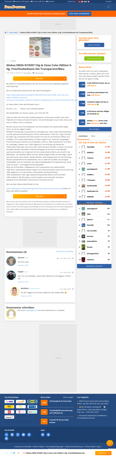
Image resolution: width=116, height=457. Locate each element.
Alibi (89, 214)
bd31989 (90, 225)
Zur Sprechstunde (94, 58)
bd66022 (90, 152)
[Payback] (32, 407)
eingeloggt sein (31, 310)
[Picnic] (9, 412)
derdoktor (28, 73)
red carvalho (92, 231)
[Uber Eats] (32, 412)
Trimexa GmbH (89, 446)
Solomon (90, 260)
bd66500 (90, 197)
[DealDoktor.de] (15, 6)
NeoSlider (91, 147)
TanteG (22, 272)
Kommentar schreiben (64, 251)
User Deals (13, 32)
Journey (90, 236)
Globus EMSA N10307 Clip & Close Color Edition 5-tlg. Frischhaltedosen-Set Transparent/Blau (53, 453)
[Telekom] (21, 412)
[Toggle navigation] (108, 7)
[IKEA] (32, 401)
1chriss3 (90, 158)
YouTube (35, 1)
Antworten (21, 265)
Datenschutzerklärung (73, 446)
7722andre (91, 180)
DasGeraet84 (92, 186)
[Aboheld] (9, 401)
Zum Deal (39, 78)
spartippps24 (92, 169)
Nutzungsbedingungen (55, 446)
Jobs (98, 446)
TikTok (43, 1)
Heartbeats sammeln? (94, 202)
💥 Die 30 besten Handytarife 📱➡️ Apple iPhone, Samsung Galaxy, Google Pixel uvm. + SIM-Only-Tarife (92, 409)
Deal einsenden (94, 45)
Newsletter (51, 1)
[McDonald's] (21, 407)
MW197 (90, 220)
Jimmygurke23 (92, 253)
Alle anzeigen (94, 129)
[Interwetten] (9, 407)
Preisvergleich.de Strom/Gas (60, 401)
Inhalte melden (38, 446)
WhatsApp (9, 1)
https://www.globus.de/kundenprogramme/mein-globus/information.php (34, 188)
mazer (89, 163)
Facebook (18, 1)
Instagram (27, 1)
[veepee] (9, 417)
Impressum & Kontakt (22, 446)
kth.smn (23, 257)
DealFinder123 (92, 191)
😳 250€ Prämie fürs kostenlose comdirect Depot (46, 14)
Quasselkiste (92, 241)
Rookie (89, 247)
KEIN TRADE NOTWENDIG (78, 14)
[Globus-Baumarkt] (21, 401)
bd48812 (90, 175)
